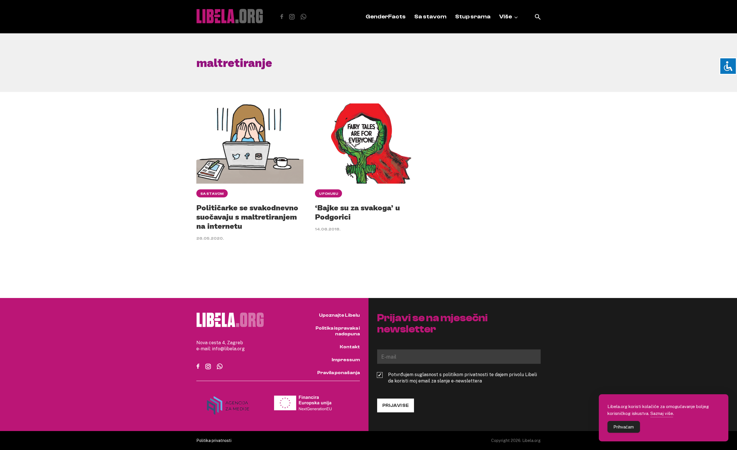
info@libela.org (228, 348)
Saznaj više (661, 413)
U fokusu (328, 194)
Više (505, 16)
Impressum (346, 359)
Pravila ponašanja (338, 372)
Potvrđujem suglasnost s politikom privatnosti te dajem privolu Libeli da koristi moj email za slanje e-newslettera (462, 378)
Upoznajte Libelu (339, 315)
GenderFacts (386, 16)
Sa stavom (430, 16)
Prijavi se (395, 405)
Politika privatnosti (213, 440)
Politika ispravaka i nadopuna (338, 331)
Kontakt (350, 346)
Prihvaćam (623, 426)
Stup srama (473, 16)
